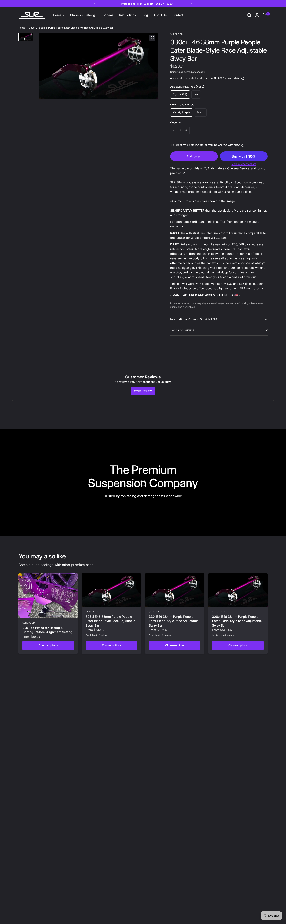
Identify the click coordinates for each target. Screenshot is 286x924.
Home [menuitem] (57, 15)
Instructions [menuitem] (127, 15)
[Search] (249, 15)
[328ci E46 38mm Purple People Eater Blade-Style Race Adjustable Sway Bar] (238, 590)
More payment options (244, 164)
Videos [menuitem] (108, 15)
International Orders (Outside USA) (194, 319)
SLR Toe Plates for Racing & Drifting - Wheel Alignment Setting (47, 630)
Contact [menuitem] (177, 15)
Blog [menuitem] (145, 15)
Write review (143, 390)
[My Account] (257, 15)
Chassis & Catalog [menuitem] (82, 15)
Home (21, 27)
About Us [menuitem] (160, 15)
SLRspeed (28, 622)
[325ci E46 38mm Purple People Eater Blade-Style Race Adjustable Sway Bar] (111, 590)
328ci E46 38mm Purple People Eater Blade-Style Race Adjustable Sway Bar (237, 621)
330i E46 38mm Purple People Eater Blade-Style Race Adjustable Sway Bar (173, 621)
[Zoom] (152, 38)
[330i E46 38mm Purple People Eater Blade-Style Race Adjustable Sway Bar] (174, 590)
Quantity (175, 122)
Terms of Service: (182, 330)
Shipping (175, 71)
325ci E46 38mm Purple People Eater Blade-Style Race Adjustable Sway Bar (110, 621)
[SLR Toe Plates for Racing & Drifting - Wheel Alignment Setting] (48, 595)
